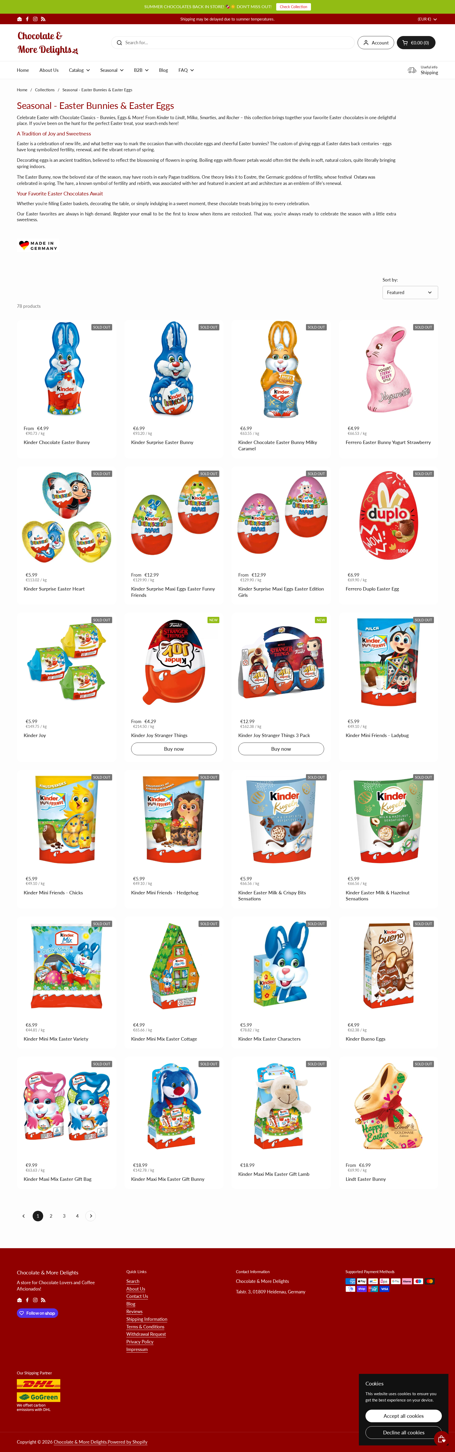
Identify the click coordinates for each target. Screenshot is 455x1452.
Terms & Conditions (145, 1326)
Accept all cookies (404, 1416)
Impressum (137, 1349)
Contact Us (137, 1296)
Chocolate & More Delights (80, 1442)
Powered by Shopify (127, 1442)
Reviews (134, 1311)
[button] (416, 42)
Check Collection (293, 6)
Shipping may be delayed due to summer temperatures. (227, 19)
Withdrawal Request (146, 1334)
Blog (130, 1304)
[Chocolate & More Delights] (48, 42)
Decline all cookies (403, 1432)
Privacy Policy (140, 1341)
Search (132, 1281)
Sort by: (390, 280)
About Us (135, 1289)
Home (22, 89)
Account (380, 43)
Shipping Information (146, 1319)
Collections (45, 89)
